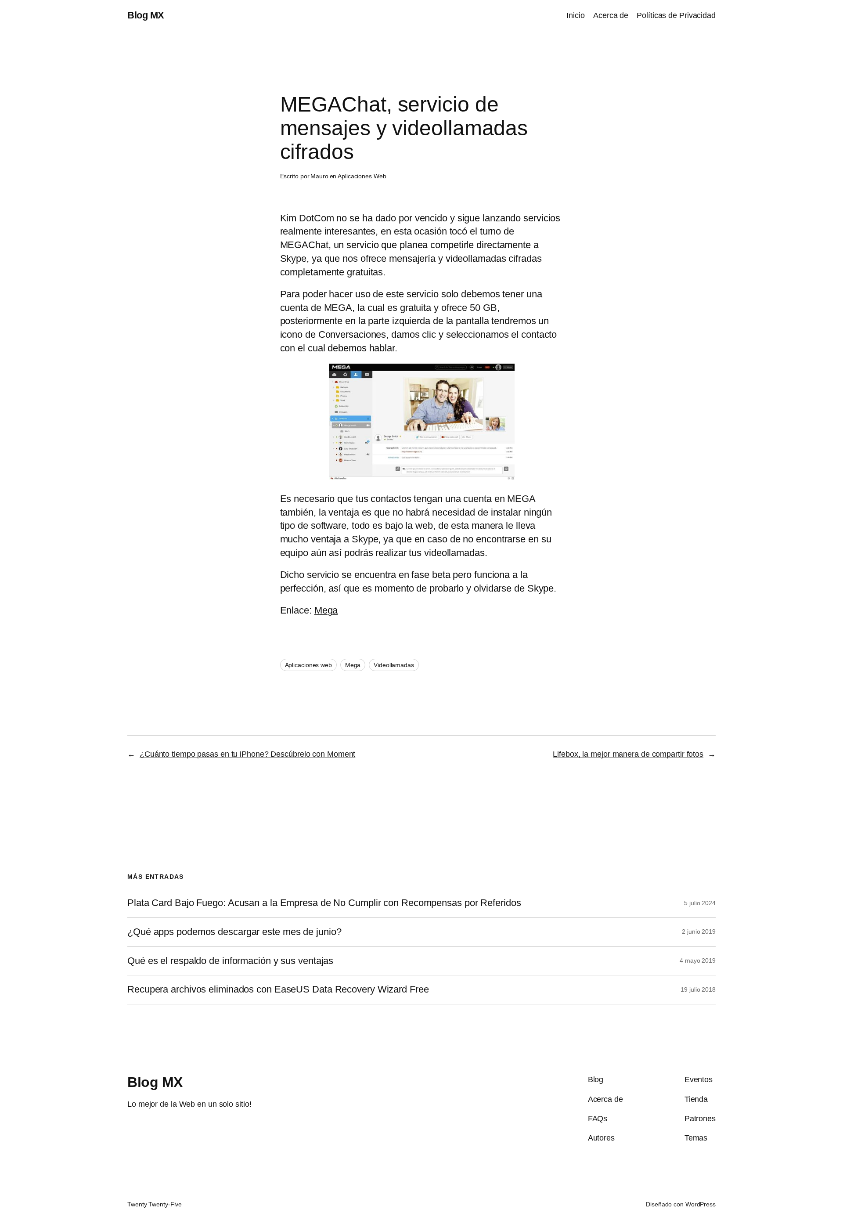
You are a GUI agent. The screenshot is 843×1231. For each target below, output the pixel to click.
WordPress (700, 1204)
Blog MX (145, 15)
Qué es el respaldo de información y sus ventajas (230, 961)
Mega (326, 610)
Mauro (319, 176)
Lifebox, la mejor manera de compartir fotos (628, 754)
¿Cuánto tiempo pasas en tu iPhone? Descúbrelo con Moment (247, 754)
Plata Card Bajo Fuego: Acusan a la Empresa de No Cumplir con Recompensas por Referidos (324, 903)
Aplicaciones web (308, 664)
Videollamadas (394, 664)
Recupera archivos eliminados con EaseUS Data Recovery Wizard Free (278, 989)
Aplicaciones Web (362, 176)
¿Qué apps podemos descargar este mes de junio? (234, 932)
